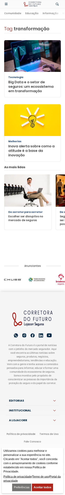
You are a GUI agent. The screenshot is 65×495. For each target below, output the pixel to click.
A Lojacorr (18, 420)
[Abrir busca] (57, 4)
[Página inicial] (32, 318)
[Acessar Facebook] (32, 335)
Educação (31, 13)
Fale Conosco (32, 441)
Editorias (16, 401)
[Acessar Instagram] (24, 335)
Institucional (20, 410)
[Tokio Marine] (40, 279)
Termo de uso (40, 476)
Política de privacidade (21, 434)
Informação (50, 13)
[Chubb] (16, 279)
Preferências (21, 487)
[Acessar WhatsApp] (16, 335)
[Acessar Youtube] (49, 335)
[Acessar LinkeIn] (40, 335)
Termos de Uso (49, 434)
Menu (7, 4)
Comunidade (12, 13)
